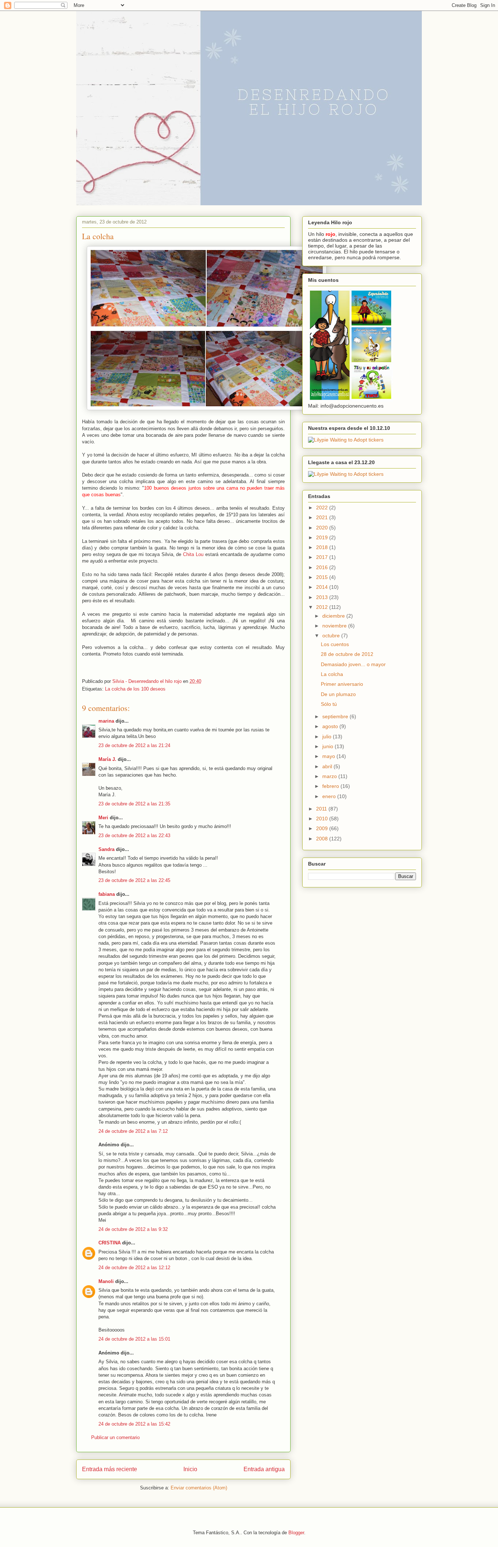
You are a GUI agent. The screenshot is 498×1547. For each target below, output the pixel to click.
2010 (322, 818)
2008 (322, 838)
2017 (322, 557)
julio (327, 736)
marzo (330, 776)
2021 (322, 517)
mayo (329, 756)
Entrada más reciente (109, 1469)
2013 (322, 597)
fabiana (106, 894)
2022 (322, 507)
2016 (322, 567)
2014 (322, 587)
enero (329, 796)
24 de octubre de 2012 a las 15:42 (134, 1424)
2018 (322, 547)
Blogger (296, 1532)
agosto (330, 726)
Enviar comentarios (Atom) (199, 1487)
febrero (331, 786)
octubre (331, 635)
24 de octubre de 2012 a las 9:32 (133, 1229)
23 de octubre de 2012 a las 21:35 (134, 803)
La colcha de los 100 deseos (135, 689)
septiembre (336, 716)
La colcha (332, 674)
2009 (322, 828)
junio (328, 746)
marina (106, 721)
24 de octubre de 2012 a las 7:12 (133, 1131)
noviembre (335, 626)
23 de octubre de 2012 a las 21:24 (134, 745)
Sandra (106, 849)
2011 (322, 809)
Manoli (106, 1281)
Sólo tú (329, 704)
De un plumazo (338, 694)
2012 (322, 607)
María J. (107, 759)
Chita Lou (193, 554)
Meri (103, 817)
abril (328, 766)
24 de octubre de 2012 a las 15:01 (134, 1339)
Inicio (190, 1469)
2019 (322, 537)
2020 (322, 527)
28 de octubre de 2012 (347, 654)
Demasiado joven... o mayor (353, 664)
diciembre (334, 616)
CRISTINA (109, 1242)
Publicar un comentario (115, 1437)
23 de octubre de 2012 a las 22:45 (134, 880)
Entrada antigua (264, 1469)
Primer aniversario (342, 684)
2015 (322, 577)
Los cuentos (335, 644)
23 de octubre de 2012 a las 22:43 (134, 835)
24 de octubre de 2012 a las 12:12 (134, 1267)
